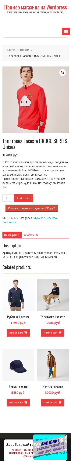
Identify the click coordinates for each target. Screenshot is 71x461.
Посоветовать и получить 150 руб (31, 208)
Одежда (52, 218)
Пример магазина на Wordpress (35, 7)
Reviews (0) (30, 235)
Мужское (39, 218)
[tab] (12, 235)
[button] (66, 31)
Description (11, 235)
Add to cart (23, 198)
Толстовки (9, 222)
